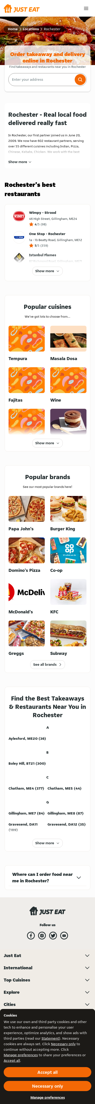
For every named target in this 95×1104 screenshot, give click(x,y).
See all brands (44, 664)
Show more (17, 161)
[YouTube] (64, 935)
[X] (53, 935)
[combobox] (41, 79)
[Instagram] (42, 935)
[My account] (86, 8)
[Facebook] (31, 935)
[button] (80, 79)
